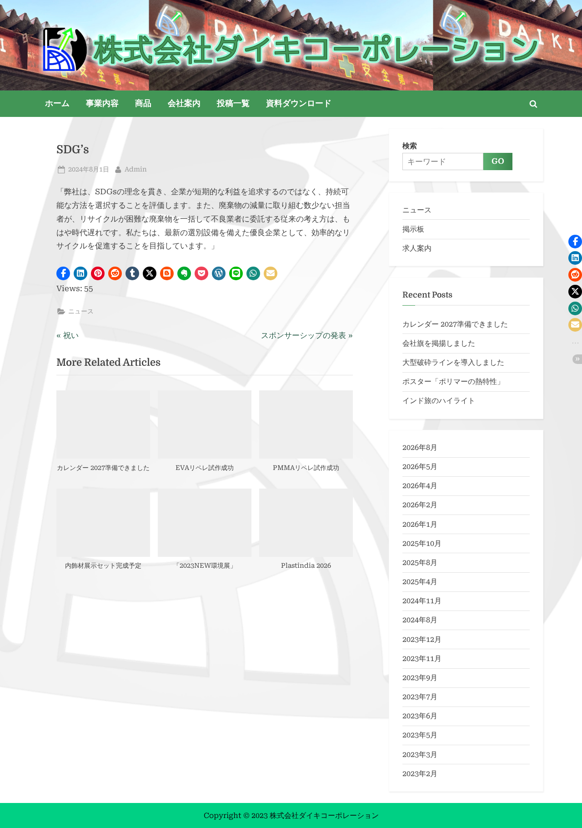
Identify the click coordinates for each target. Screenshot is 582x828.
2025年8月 (419, 562)
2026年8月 (419, 447)
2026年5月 (419, 466)
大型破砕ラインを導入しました (453, 362)
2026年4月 (419, 485)
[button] (63, 273)
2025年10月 (422, 543)
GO (498, 161)
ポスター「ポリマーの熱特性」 (453, 381)
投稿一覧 (233, 103)
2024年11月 (422, 600)
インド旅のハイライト (438, 400)
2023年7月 (419, 696)
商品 (143, 103)
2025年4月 (419, 581)
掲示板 (413, 229)
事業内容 (102, 103)
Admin (136, 169)
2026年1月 (419, 524)
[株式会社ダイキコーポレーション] (291, 49)
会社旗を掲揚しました (438, 343)
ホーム (57, 103)
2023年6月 (419, 716)
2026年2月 (419, 504)
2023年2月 (419, 773)
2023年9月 (419, 677)
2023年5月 (419, 735)
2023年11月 (422, 658)
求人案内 (416, 248)
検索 (409, 145)
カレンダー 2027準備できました (455, 324)
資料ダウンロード (298, 103)
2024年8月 (419, 620)
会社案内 (184, 103)
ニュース (81, 311)
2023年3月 (419, 754)
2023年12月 (422, 639)
